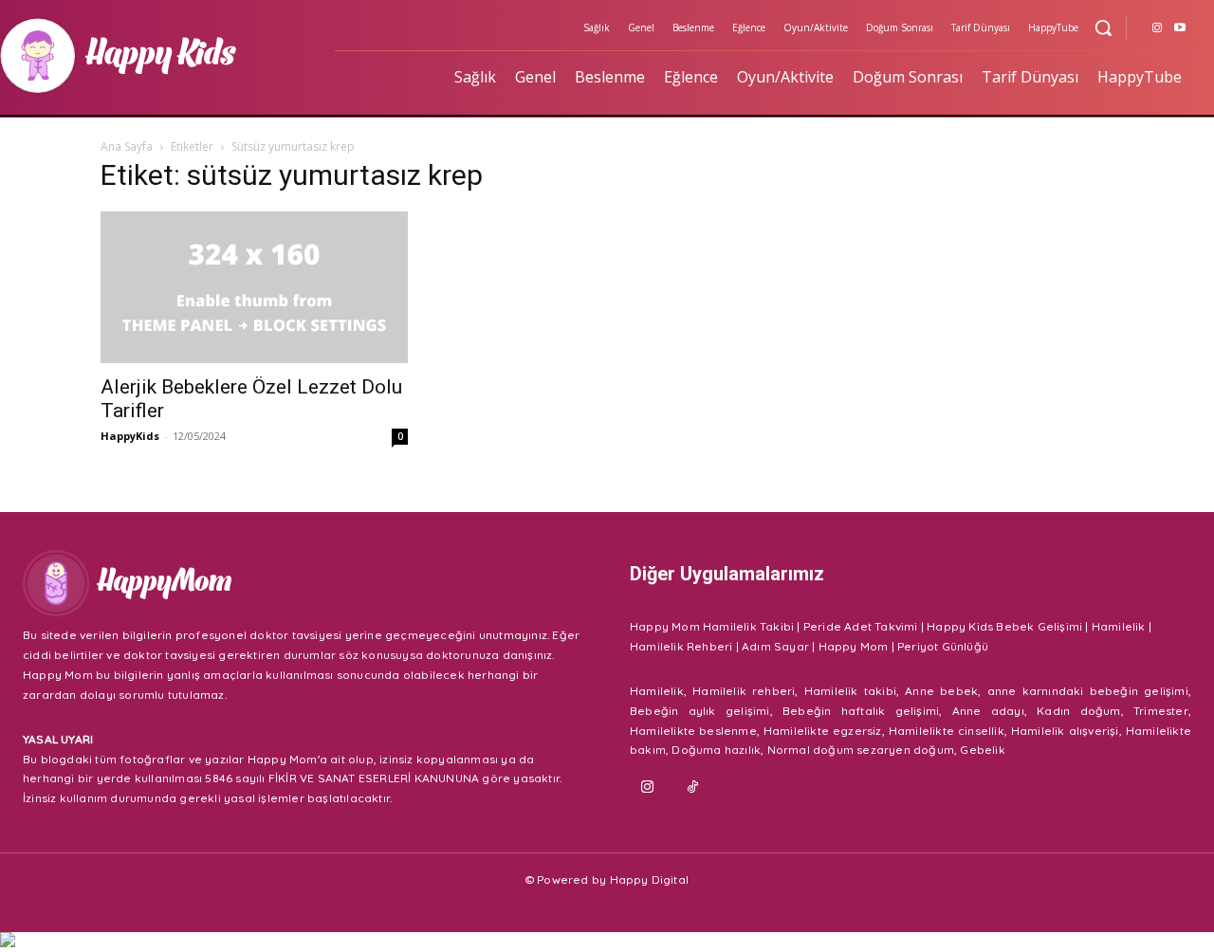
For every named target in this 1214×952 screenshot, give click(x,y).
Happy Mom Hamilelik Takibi (712, 626)
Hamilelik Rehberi (681, 646)
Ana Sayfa (127, 146)
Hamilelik (1119, 626)
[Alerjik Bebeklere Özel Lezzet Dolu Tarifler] (254, 287)
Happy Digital (650, 879)
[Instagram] (1157, 28)
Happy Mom (854, 646)
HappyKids (130, 436)
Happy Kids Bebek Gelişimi (1004, 626)
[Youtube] (1179, 28)
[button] (1103, 27)
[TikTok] (693, 788)
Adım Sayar (775, 646)
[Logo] (303, 583)
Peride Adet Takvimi (860, 626)
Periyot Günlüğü (942, 646)
